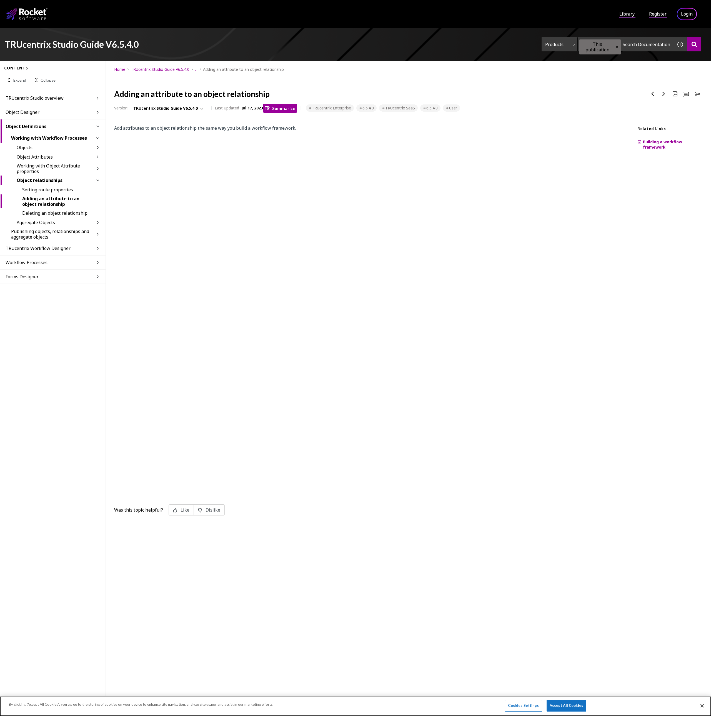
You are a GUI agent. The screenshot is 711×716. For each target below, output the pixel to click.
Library (627, 14)
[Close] (702, 706)
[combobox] (625, 44)
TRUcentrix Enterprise (331, 108)
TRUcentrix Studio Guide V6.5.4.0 (160, 69)
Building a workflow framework (662, 144)
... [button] (196, 69)
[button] (617, 47)
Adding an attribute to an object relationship (50, 201)
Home (119, 69)
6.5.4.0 (368, 108)
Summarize (283, 108)
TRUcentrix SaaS (400, 108)
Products (554, 44)
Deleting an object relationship (54, 213)
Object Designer (22, 112)
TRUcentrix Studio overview (35, 98)
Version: (121, 108)
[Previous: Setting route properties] (652, 93)
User (453, 108)
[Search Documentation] (694, 44)
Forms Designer (22, 277)
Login (687, 14)
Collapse (48, 80)
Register (658, 14)
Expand (19, 80)
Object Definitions (26, 126)
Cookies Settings (523, 705)
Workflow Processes (26, 262)
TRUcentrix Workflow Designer (38, 248)
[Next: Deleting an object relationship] (663, 93)
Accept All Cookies (566, 705)
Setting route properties (47, 190)
